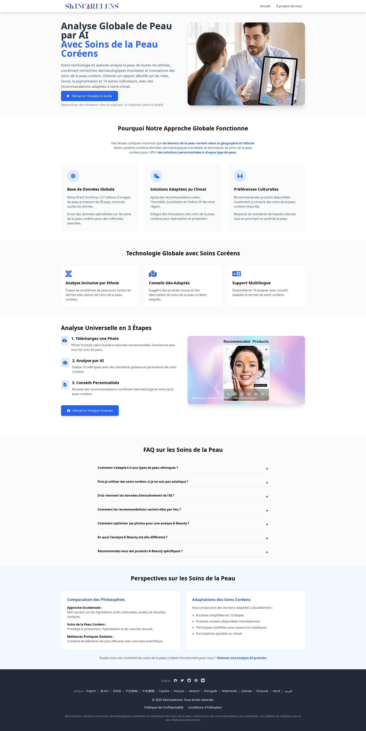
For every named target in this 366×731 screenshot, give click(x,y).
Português (210, 691)
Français (179, 691)
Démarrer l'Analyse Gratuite (92, 96)
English (91, 691)
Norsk (276, 691)
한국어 (104, 691)
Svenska (247, 691)
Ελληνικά (262, 691)
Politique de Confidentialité (163, 707)
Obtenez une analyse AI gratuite (241, 658)
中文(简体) (132, 691)
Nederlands (229, 691)
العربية (288, 691)
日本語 (117, 691)
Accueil (265, 6)
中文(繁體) (148, 691)
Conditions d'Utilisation (205, 707)
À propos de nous (289, 6)
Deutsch (194, 691)
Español (164, 691)
